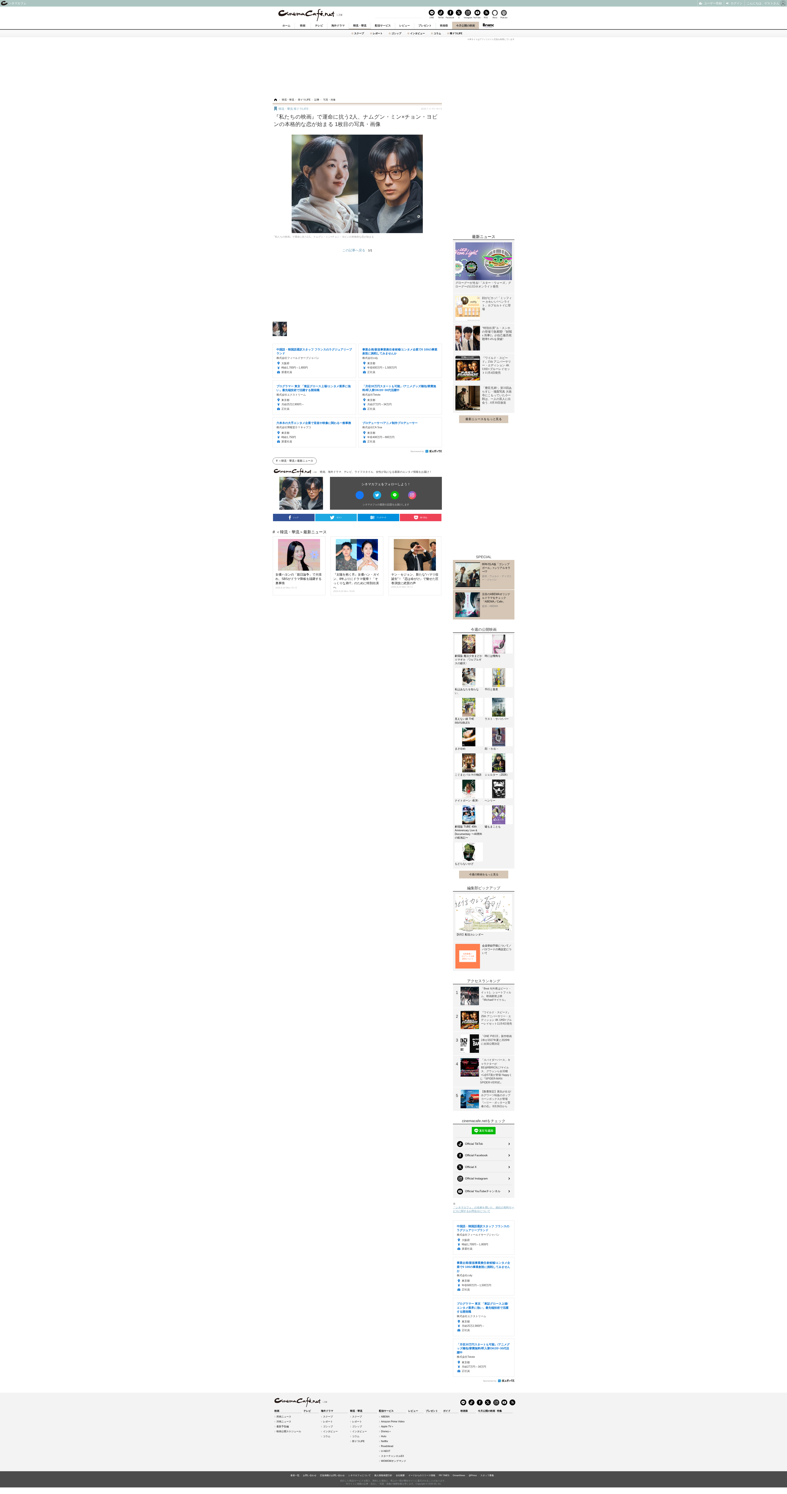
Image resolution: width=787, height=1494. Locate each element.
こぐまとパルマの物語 (468, 774)
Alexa (494, 17)
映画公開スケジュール (288, 1431)
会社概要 (400, 1475)
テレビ (319, 25)
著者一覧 (294, 1475)
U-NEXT (385, 1451)
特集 (499, 1410)
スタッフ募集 (487, 1475)
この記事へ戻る (357, 250)
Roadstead (387, 1446)
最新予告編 (282, 1426)
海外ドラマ (338, 25)
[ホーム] (275, 100)
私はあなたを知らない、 (467, 691)
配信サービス (383, 25)
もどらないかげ (464, 863)
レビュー (404, 25)
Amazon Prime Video (393, 1421)
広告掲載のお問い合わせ (332, 1475)
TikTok (441, 17)
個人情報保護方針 (383, 1475)
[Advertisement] (393, 69)
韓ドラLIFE (456, 33)
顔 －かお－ (492, 748)
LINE (432, 17)
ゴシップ (396, 33)
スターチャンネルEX (392, 1456)
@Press (473, 1475)
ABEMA (385, 1416)
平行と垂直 (491, 689)
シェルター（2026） (497, 774)
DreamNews (459, 1475)
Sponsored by (417, 451)
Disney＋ (386, 1431)
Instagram (468, 17)
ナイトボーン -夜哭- (467, 800)
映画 (302, 25)
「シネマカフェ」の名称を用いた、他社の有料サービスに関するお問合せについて (483, 1209)
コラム (437, 33)
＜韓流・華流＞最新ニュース (296, 460)
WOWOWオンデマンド (393, 1461)
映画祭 (444, 25)
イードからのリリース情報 (421, 1475)
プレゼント (425, 25)
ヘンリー (490, 800)
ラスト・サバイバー (497, 718)
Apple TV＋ (387, 1426)
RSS (486, 17)
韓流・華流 (359, 25)
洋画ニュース (283, 1421)
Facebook (450, 17)
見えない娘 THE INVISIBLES (464, 720)
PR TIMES (444, 1475)
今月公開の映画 (465, 25)
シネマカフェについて (359, 1475)
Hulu (383, 1436)
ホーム (286, 25)
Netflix (384, 1441)
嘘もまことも (493, 826)
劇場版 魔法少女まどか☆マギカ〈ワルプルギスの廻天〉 (468, 659)
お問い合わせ (309, 1475)
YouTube (477, 17)
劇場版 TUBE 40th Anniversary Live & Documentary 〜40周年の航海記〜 (468, 832)
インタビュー (417, 33)
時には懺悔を (493, 655)
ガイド (446, 1410)
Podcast (503, 17)
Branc (488, 25)
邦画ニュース (283, 1416)
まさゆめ (460, 748)
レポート (378, 33)
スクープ (359, 33)
